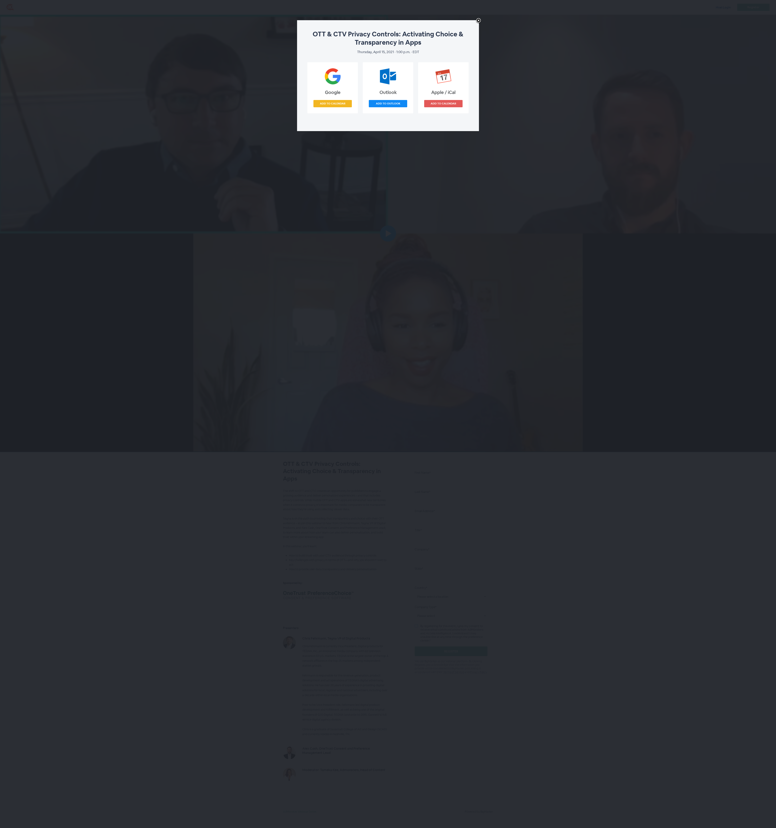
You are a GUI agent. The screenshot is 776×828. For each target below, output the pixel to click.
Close (479, 21)
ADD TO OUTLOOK (388, 103)
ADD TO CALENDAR (332, 103)
